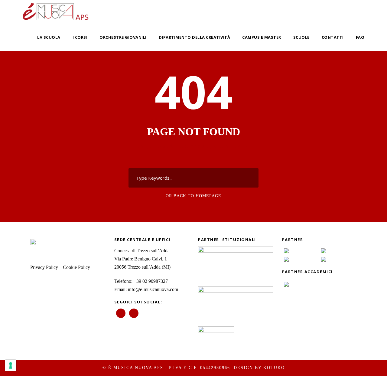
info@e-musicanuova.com (153, 289)
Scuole (301, 37)
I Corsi (80, 37)
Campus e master (261, 37)
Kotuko (274, 367)
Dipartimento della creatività (194, 37)
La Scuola (48, 37)
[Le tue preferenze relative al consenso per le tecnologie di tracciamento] (10, 365)
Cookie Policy (76, 267)
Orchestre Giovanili (123, 37)
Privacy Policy (44, 267)
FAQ (360, 37)
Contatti (333, 37)
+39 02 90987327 (151, 281)
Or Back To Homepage (193, 196)
